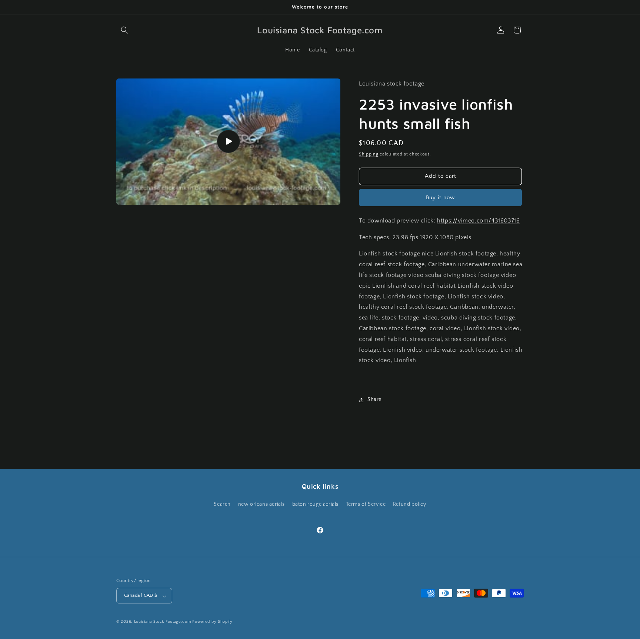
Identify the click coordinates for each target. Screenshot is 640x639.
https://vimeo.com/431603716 (478, 220)
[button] (124, 30)
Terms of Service (366, 504)
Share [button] (374, 399)
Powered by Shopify (212, 622)
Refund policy (409, 504)
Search (222, 504)
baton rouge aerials (315, 504)
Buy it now (440, 197)
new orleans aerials (261, 504)
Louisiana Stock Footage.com (162, 622)
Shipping (369, 154)
